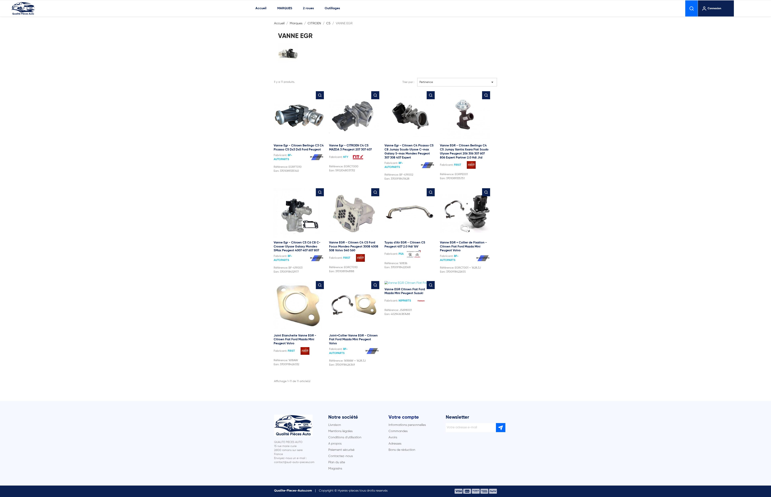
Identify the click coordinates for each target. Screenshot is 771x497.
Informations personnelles (407, 425)
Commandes (398, 431)
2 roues (308, 8)
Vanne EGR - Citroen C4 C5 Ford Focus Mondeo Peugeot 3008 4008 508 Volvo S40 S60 (353, 246)
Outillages (332, 8)
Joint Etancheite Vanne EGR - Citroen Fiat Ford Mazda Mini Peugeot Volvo (295, 339)
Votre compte (404, 417)
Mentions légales (340, 431)
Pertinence (457, 82)
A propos (335, 443)
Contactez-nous (340, 456)
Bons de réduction (402, 450)
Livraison (334, 425)
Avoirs (393, 437)
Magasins (335, 468)
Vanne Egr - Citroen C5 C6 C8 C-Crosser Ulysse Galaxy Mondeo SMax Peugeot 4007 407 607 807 (297, 246)
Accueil (260, 8)
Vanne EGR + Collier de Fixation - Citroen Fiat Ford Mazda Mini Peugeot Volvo (463, 246)
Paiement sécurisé (341, 450)
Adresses (395, 443)
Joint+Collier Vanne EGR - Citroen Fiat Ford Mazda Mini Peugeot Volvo (353, 339)
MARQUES (284, 8)
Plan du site (336, 462)
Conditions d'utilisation (344, 437)
